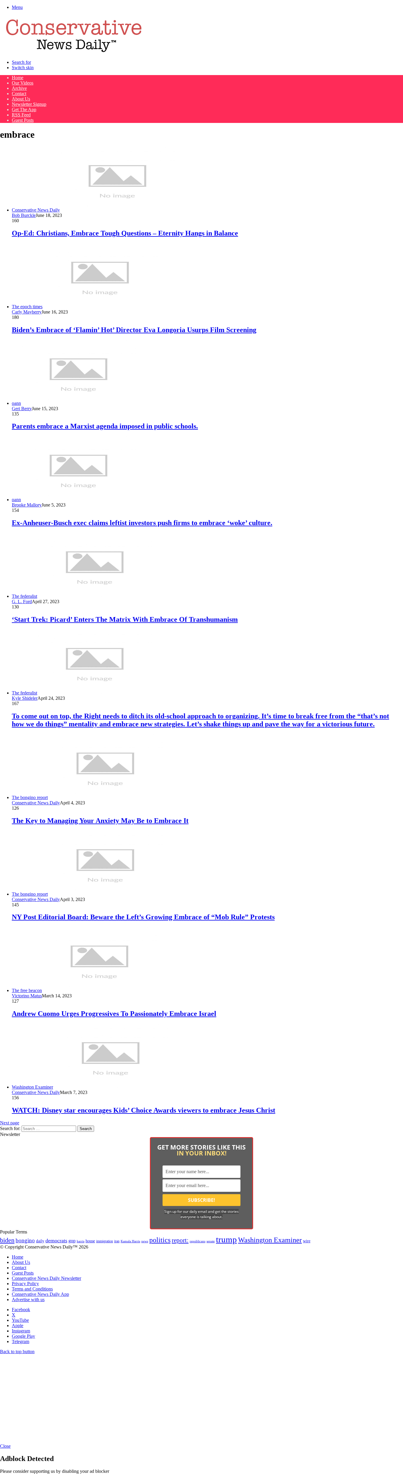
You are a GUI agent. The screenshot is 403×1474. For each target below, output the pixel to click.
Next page (9, 1122)
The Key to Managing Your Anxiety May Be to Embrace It (100, 820)
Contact (19, 93)
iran (116, 1241)
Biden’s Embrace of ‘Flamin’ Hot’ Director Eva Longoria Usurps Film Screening (134, 330)
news (144, 1241)
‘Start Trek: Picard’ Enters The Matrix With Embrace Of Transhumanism (125, 619)
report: (180, 1240)
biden (7, 1240)
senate (211, 1241)
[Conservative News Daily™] (74, 52)
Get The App (24, 109)
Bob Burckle (24, 215)
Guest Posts (23, 120)
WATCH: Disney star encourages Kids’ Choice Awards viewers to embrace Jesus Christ (143, 1110)
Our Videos (22, 82)
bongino (25, 1240)
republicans (197, 1241)
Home (17, 77)
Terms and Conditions (32, 1288)
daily (40, 1240)
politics (160, 1240)
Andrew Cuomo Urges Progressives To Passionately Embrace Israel (114, 1013)
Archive (19, 88)
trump (226, 1239)
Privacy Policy (25, 1283)
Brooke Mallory (27, 504)
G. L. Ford (22, 601)
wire (306, 1241)
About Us (21, 98)
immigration (104, 1241)
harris (80, 1241)
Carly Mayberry (27, 311)
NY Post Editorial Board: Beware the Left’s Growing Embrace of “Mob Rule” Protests (143, 917)
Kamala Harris (130, 1241)
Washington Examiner (270, 1240)
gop (72, 1240)
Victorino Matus (27, 995)
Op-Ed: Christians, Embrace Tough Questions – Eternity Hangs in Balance (125, 233)
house (90, 1241)
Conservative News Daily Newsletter (46, 1278)
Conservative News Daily (36, 802)
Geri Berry (22, 408)
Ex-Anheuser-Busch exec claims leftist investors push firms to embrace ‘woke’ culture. (142, 523)
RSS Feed (21, 114)
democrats (56, 1241)
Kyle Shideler (24, 698)
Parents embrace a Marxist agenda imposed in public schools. (105, 426)
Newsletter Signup (29, 104)
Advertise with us (28, 1299)
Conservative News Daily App (40, 1294)
